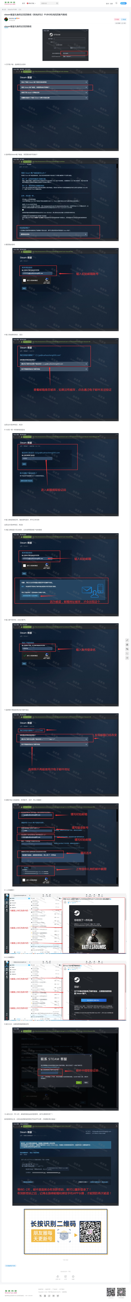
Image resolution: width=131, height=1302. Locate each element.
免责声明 (47, 1289)
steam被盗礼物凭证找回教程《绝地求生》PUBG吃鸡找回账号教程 (35, 14)
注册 (111, 4)
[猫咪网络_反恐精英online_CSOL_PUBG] (11, 1292)
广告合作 (54, 1289)
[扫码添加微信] (127, 649)
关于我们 (61, 1289)
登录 (107, 4)
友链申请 (40, 1289)
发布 (124, 3)
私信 (124, 19)
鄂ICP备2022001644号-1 (54, 1292)
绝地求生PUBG (12, 9)
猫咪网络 (11, 18)
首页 (4, 9)
